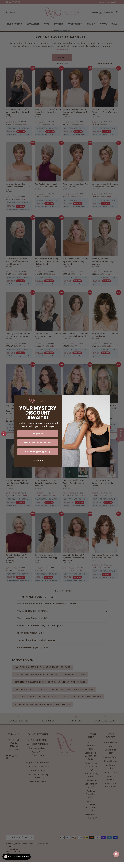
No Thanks (38, 460)
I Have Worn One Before (37, 442)
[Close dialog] (107, 398)
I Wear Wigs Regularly (37, 451)
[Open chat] (116, 854)
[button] (16, 857)
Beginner (38, 433)
